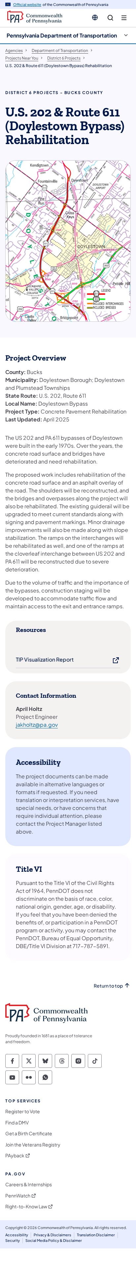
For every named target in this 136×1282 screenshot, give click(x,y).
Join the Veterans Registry (32, 1144)
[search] (110, 18)
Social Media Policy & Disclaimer (53, 1240)
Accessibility (16, 1235)
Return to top (108, 986)
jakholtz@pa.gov (37, 724)
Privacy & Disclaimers (52, 1235)
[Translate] (95, 17)
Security (12, 1240)
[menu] (124, 18)
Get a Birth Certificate (28, 1133)
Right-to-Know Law (26, 1206)
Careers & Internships (28, 1184)
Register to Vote (22, 1111)
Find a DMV (17, 1122)
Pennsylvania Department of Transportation (62, 35)
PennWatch (17, 1195)
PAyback (14, 1155)
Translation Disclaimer (96, 1235)
